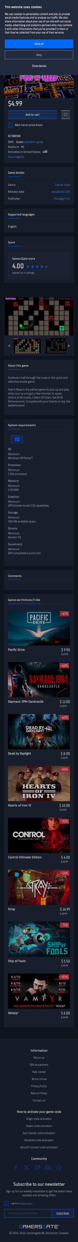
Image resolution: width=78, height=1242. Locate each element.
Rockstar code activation (39, 1140)
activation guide (33, 142)
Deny (39, 55)
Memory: (13, 481)
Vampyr (13, 1013)
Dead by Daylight (19, 753)
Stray (11, 909)
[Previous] (9, 346)
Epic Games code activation (39, 1133)
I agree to (21, 1203)
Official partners (39, 1065)
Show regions (16, 157)
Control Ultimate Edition (25, 857)
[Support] (58, 1167)
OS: (10, 449)
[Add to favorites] (65, 114)
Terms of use (39, 1079)
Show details (39, 66)
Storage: (13, 513)
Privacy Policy (39, 1086)
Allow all (39, 44)
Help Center (39, 1072)
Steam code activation (39, 1126)
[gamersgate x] (26, 1167)
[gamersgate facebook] (15, 1167)
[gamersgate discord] (48, 1167)
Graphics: (13, 497)
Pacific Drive (16, 649)
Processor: (14, 465)
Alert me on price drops (29, 125)
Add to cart (33, 115)
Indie (67, 185)
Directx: (13, 528)
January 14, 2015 (60, 192)
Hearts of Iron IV (19, 805)
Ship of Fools (17, 961)
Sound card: (15, 544)
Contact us (39, 1100)
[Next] (69, 346)
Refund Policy (39, 1093)
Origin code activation (39, 1119)
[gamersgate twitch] (37, 1167)
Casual (59, 185)
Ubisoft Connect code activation (39, 1147)
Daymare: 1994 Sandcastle (26, 701)
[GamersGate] (39, 1229)
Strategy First (62, 199)
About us (39, 1058)
